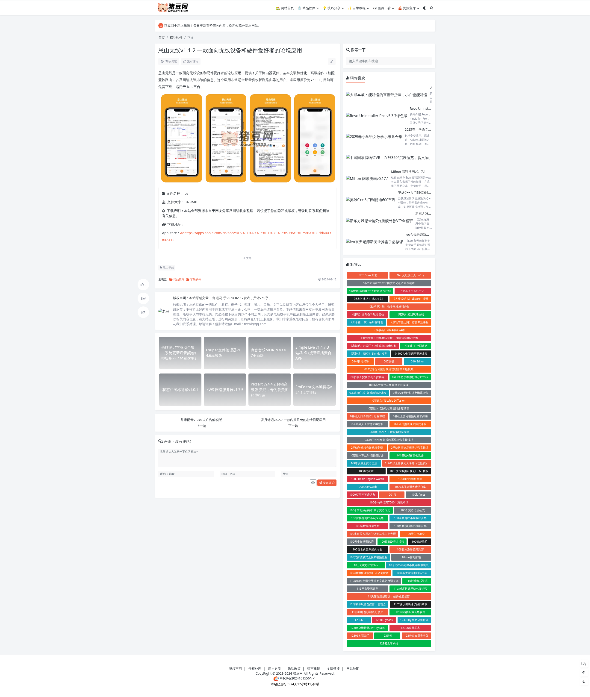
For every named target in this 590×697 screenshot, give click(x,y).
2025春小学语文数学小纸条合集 (428, 129)
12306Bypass (384, 620)
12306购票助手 (359, 636)
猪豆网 (298, 673)
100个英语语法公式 (413, 510)
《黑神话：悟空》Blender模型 (368, 354)
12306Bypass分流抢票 (414, 620)
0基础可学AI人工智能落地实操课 (389, 432)
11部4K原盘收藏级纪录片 (367, 612)
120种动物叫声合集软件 (410, 612)
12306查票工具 (410, 628)
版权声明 (235, 668)
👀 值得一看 (382, 8)
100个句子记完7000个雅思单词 (388, 502)
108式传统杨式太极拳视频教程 (368, 557)
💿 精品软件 (306, 8)
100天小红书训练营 (361, 542)
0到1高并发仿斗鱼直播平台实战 (388, 385)
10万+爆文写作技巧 (366, 565)
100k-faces (418, 495)
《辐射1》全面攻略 (416, 346)
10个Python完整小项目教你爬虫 (408, 565)
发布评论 (328, 483)
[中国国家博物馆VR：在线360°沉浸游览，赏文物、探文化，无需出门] (404, 157)
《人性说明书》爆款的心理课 (410, 299)
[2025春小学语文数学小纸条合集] (374, 136)
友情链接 (333, 668)
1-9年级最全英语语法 (364, 463)
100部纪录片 (420, 542)
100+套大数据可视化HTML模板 (408, 471)
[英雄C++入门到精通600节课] (371, 199)
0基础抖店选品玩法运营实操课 (409, 448)
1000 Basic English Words (367, 479)
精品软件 (176, 37)
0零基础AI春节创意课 (410, 455)
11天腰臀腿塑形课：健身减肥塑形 (389, 596)
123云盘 (387, 636)
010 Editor (417, 361)
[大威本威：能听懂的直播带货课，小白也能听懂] (386, 94)
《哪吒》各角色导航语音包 (367, 314)
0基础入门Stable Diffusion (388, 401)
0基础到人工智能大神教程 (367, 424)
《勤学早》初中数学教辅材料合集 (389, 307)
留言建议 (313, 668)
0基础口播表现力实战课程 (410, 424)
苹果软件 (195, 279)
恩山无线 (168, 268)
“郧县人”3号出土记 (412, 291)
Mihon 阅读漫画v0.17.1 (408, 171)
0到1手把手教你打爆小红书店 (410, 377)
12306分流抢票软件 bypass (367, 628)
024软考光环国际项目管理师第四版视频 (388, 369)
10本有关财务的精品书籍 (411, 573)
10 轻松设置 (366, 471)
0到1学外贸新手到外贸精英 (367, 377)
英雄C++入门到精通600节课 (418, 192)
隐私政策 (294, 668)
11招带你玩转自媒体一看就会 (367, 604)
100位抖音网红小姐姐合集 (367, 518)
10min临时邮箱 (411, 557)
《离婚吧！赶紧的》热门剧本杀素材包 (372, 346)
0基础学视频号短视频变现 (367, 448)
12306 (359, 620)
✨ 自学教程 (357, 8)
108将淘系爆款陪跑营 (410, 549)
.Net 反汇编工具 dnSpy (410, 275)
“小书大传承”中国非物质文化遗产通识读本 (389, 283)
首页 (161, 37)
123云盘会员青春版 (416, 636)
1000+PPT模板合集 (410, 479)
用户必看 (274, 668)
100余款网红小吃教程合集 (410, 518)
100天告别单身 (415, 534)
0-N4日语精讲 (360, 361)
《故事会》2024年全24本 (389, 330)
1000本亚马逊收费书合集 (410, 487)
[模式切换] (424, 7)
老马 (219, 298)
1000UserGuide (367, 487)
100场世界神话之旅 (367, 526)
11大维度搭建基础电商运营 (410, 589)
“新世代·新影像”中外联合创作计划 (370, 291)
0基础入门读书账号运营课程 (367, 416)
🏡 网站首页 (285, 8)
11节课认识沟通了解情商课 (410, 604)
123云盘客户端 (389, 643)
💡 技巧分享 (331, 8)
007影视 (389, 361)
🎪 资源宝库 (407, 8)
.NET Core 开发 (367, 275)
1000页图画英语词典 (362, 495)
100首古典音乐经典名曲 (367, 549)
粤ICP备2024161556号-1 (297, 678)
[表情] (313, 482)
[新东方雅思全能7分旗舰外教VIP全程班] (379, 220)
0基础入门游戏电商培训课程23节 (389, 408)
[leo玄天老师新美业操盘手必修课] (374, 241)
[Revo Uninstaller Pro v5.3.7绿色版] (376, 115)
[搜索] (431, 7)
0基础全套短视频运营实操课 (410, 416)
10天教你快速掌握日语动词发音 (369, 573)
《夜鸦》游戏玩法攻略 (410, 314)
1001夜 (391, 495)
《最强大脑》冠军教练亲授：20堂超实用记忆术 (389, 338)
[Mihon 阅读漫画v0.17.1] (367, 178)
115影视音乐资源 (417, 581)
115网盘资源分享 (367, 589)
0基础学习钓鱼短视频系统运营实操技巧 (389, 440)
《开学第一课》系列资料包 (366, 322)
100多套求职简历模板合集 (410, 526)
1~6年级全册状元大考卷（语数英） (406, 463)
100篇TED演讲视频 (392, 542)
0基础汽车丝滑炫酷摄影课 (367, 455)
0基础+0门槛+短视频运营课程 (367, 393)
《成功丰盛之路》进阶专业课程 (409, 322)
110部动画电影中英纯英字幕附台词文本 (373, 581)
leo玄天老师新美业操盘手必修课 (428, 234)
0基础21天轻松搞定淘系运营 (410, 393)
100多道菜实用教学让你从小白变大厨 (372, 534)
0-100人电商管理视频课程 (411, 354)
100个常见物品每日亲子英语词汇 (369, 510)
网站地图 (352, 668)
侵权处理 (254, 668)
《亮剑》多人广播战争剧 (367, 299)
